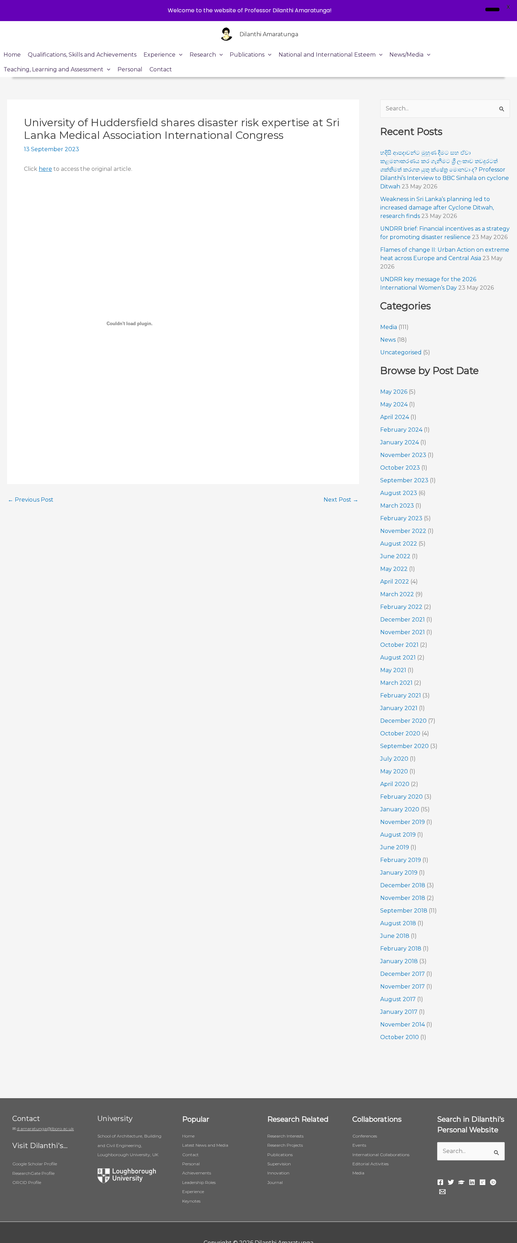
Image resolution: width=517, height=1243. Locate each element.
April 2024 (394, 417)
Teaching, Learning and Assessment (53, 69)
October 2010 (399, 1037)
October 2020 (400, 733)
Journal (275, 1182)
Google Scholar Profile (34, 1163)
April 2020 (394, 784)
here (45, 169)
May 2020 (394, 771)
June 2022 (395, 556)
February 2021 (400, 695)
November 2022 (403, 531)
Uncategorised (401, 352)
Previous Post (30, 500)
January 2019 (398, 872)
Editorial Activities (370, 1163)
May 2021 (393, 670)
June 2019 (394, 847)
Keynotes (191, 1201)
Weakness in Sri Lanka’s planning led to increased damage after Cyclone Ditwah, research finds (437, 207)
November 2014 (402, 1024)
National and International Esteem (327, 54)
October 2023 (400, 467)
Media (388, 327)
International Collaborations (380, 1154)
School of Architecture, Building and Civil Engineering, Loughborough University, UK (129, 1145)
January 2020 (399, 809)
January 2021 (398, 708)
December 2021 (402, 619)
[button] (179, 54)
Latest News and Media (205, 1145)
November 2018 (402, 898)
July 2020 (394, 758)
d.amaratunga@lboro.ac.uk (45, 1128)
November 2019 (402, 822)
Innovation (278, 1173)
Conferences (364, 1136)
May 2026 (393, 391)
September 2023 (404, 480)
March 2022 (397, 594)
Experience (159, 54)
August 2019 (398, 834)
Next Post (341, 500)
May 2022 (394, 569)
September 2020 (404, 746)
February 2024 (401, 429)
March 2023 (397, 505)
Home (12, 54)
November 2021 (402, 632)
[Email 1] (442, 1192)
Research (203, 54)
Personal (129, 69)
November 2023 (403, 455)
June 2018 (394, 936)
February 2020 (401, 796)
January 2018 (399, 961)
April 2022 (394, 581)
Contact (160, 69)
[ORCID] (493, 1182)
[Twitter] (451, 1182)
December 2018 (402, 885)
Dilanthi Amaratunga (269, 34)
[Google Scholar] (461, 1182)
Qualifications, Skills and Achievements (82, 54)
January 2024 (399, 442)
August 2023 (398, 493)
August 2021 (398, 657)
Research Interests (285, 1136)
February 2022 (401, 607)
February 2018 (400, 948)
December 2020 (403, 720)
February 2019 (400, 860)
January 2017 (398, 1012)
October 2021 (399, 645)
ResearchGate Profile (33, 1173)
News (388, 339)
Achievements (196, 1173)
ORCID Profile (26, 1182)
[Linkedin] (472, 1182)
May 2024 (394, 404)
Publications (247, 54)
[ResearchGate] (482, 1182)
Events (359, 1145)
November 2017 (402, 986)
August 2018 (398, 923)
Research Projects (285, 1145)
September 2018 (403, 910)
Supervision (279, 1163)
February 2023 (401, 518)
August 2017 (398, 999)
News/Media (406, 54)
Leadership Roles (199, 1182)
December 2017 (402, 974)
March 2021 (396, 683)
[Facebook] (440, 1182)
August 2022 (398, 543)
